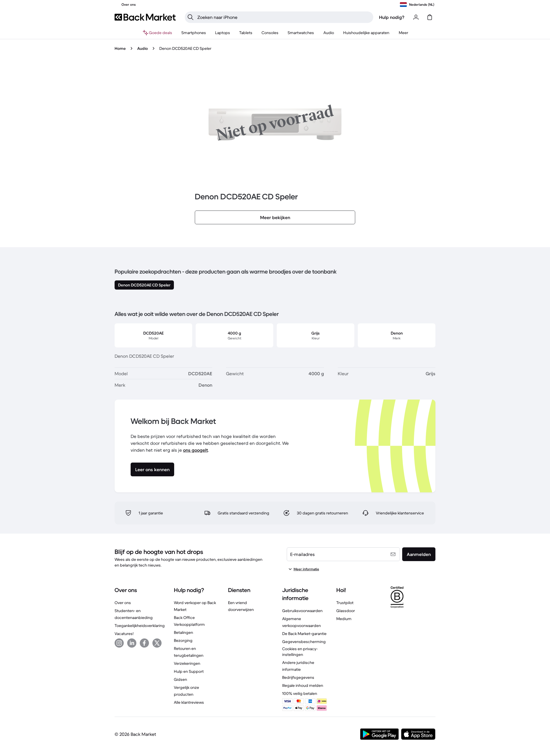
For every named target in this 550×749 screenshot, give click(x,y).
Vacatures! (124, 633)
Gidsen (180, 679)
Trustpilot (344, 602)
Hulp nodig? (391, 17)
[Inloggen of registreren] (416, 17)
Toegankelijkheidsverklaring (140, 625)
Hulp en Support (189, 671)
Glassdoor (345, 610)
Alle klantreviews (189, 702)
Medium (343, 618)
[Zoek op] (190, 17)
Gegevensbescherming (304, 641)
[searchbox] (283, 17)
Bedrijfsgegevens (298, 677)
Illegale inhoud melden (302, 685)
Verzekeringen (187, 663)
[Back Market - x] (157, 643)
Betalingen (183, 632)
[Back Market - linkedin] (131, 643)
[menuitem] (193, 32)
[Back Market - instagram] (119, 643)
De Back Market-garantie (304, 633)
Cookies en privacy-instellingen (300, 651)
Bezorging (183, 640)
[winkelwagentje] (429, 17)
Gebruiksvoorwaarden (302, 610)
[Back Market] (145, 17)
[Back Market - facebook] (144, 643)
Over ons (123, 602)
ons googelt (195, 450)
